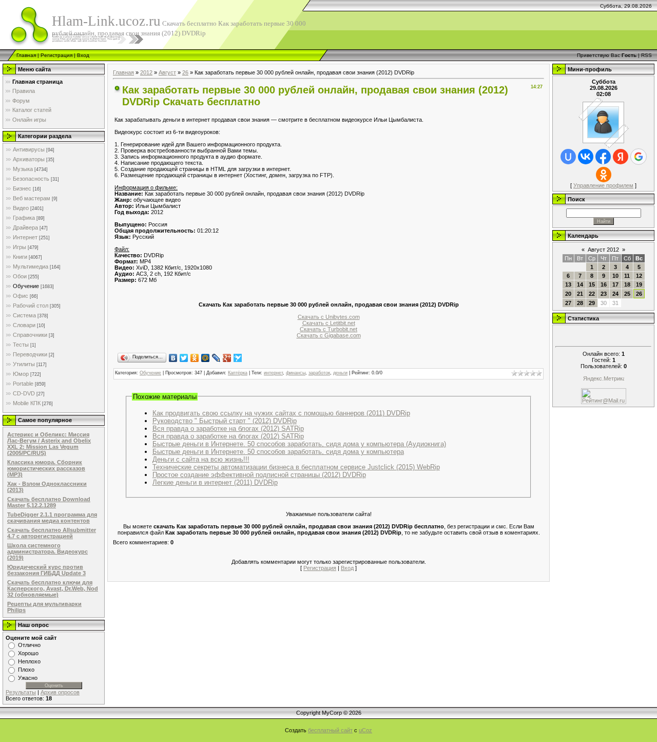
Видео (21, 208)
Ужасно (27, 678)
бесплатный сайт (330, 730)
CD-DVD (24, 393)
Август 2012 (603, 249)
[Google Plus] (227, 358)
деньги (340, 372)
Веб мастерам (31, 198)
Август (167, 72)
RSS (646, 55)
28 (580, 303)
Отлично (29, 645)
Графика (24, 218)
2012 (146, 72)
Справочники (30, 335)
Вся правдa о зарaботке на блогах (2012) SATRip (228, 436)
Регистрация (56, 55)
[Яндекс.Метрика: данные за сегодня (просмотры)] (603, 379)
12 (639, 276)
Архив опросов (60, 692)
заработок (319, 372)
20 (568, 294)
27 (568, 303)
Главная (26, 55)
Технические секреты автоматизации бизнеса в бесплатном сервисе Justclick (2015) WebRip (296, 467)
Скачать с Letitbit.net (328, 323)
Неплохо (29, 661)
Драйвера (25, 227)
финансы (295, 372)
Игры (19, 247)
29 (592, 303)
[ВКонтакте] (173, 358)
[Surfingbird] (238, 358)
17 (615, 284)
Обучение (26, 286)
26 (185, 72)
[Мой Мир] (205, 358)
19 (639, 284)
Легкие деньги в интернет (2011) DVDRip (215, 482)
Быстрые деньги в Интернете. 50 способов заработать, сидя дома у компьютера (278, 451)
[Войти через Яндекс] (620, 156)
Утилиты (24, 364)
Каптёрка (237, 372)
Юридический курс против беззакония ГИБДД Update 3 (46, 570)
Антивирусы (29, 149)
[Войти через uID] (568, 156)
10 (615, 276)
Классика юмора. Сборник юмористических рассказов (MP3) (46, 468)
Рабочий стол (30, 305)
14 (580, 284)
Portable (23, 383)
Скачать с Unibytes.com (329, 317)
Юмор (21, 374)
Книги (20, 257)
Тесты (21, 344)
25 (627, 294)
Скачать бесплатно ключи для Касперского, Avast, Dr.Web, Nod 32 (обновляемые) (52, 588)
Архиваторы (29, 159)
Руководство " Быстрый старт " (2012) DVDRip (224, 421)
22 (592, 294)
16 (604, 284)
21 (580, 294)
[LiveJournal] (216, 358)
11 (627, 276)
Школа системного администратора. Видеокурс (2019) (47, 551)
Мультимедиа (30, 266)
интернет (273, 372)
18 (627, 284)
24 (615, 294)
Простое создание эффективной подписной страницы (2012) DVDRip (259, 475)
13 (568, 284)
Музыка (23, 169)
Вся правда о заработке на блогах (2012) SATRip (228, 428)
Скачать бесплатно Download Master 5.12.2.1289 (48, 502)
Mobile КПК (27, 403)
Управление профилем (603, 185)
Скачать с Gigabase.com (329, 335)
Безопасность (31, 179)
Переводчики (30, 354)
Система (24, 315)
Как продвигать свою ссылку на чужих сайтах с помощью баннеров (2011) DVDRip (281, 413)
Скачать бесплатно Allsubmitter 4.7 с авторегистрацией (51, 533)
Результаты (21, 692)
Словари (24, 325)
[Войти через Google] (638, 156)
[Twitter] (184, 358)
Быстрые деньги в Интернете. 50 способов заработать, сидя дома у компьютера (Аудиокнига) (299, 444)
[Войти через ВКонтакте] (585, 156)
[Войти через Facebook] (603, 156)
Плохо (26, 670)
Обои (20, 276)
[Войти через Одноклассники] (603, 174)
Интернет (25, 237)
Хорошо (28, 653)
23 (604, 294)
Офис (20, 296)
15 (592, 284)
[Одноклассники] (194, 358)
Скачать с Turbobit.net (328, 329)
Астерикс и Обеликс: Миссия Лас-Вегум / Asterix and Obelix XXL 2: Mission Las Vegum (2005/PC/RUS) (49, 443)
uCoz (365, 730)
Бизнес (22, 188)
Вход (83, 55)
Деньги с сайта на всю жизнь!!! (200, 459)
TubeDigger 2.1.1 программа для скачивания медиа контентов (52, 517)
